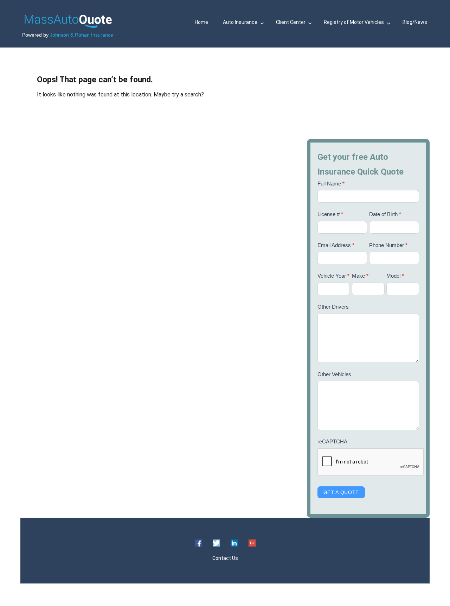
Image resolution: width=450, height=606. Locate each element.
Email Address (335, 245)
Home (201, 22)
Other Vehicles (334, 374)
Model (395, 276)
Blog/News (415, 22)
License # (330, 214)
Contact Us (225, 558)
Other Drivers (333, 307)
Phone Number (388, 245)
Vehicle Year (333, 276)
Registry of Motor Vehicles (354, 22)
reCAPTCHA (332, 441)
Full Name (331, 184)
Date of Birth (385, 214)
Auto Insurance (240, 22)
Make (360, 276)
